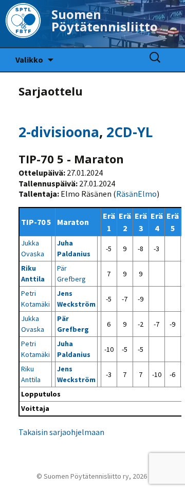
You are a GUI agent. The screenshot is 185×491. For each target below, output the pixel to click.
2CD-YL (129, 132)
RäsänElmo (136, 193)
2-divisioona (58, 132)
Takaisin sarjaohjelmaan (61, 432)
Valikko (29, 59)
